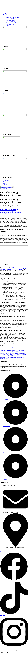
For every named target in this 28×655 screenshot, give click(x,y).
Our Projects (6, 180)
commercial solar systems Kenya (7, 350)
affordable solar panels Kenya (10, 347)
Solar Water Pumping (11, 24)
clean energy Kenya (21, 349)
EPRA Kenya (3, 357)
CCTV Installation (10, 21)
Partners (5, 181)
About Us (5, 14)
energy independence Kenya (15, 353)
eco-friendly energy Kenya (14, 351)
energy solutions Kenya (12, 354)
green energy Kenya (5, 358)
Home (4, 13)
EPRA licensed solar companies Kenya (16, 357)
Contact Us (5, 184)
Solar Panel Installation (11, 22)
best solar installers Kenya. (9, 349)
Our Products (6, 25)
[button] (0, 654)
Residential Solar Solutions (12, 17)
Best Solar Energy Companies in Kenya (10, 211)
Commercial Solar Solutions (12, 18)
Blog (4, 183)
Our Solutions (6, 16)
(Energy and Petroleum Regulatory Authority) (13, 268)
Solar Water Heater (10, 20)
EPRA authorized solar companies (19, 355)
